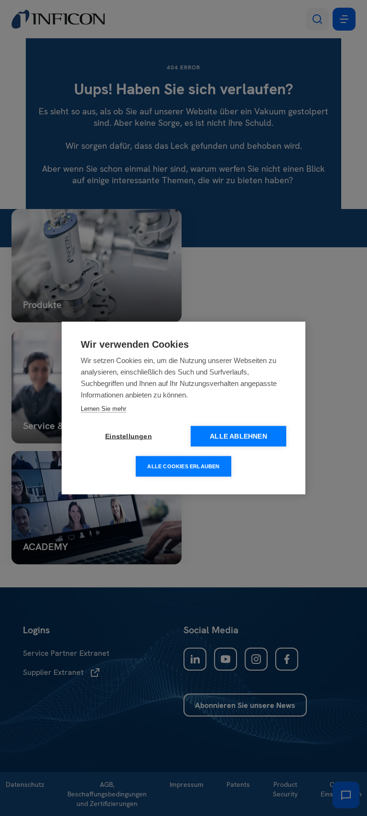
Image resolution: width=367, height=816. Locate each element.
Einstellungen (128, 436)
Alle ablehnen (238, 436)
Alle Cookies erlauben (183, 466)
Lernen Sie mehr (103, 408)
